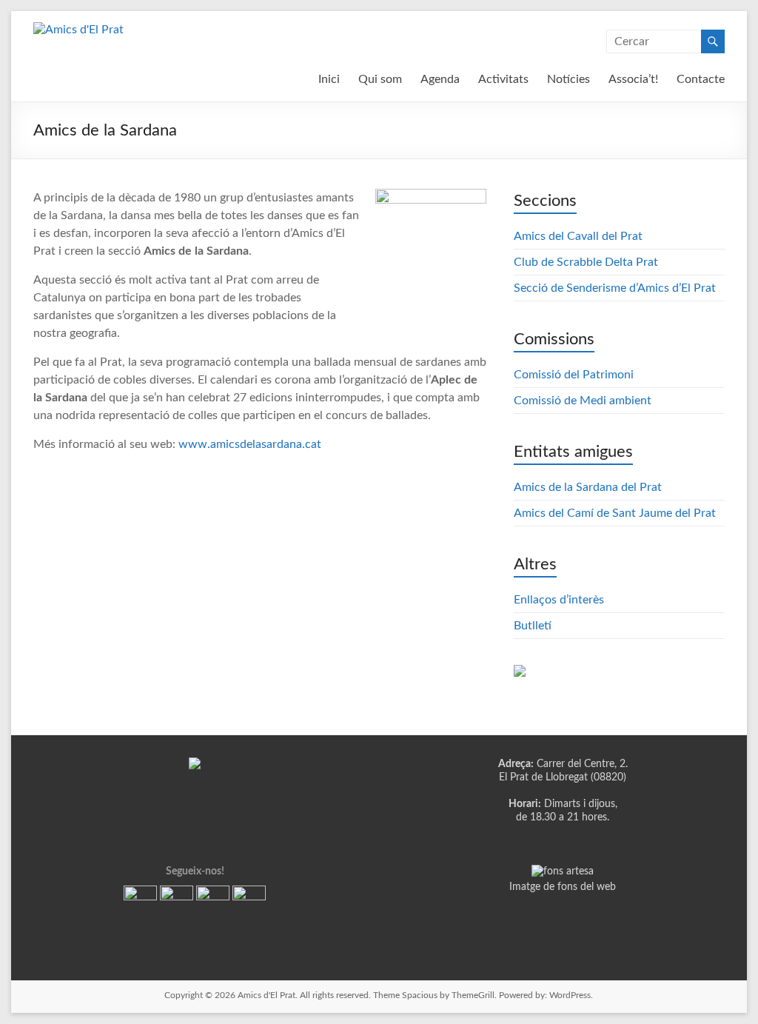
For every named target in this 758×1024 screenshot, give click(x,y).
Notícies (568, 79)
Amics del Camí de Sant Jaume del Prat (615, 513)
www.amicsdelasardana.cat (249, 444)
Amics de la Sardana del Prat (588, 487)
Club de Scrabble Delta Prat (586, 262)
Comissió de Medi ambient (582, 400)
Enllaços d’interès (559, 600)
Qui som (380, 79)
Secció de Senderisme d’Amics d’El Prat (615, 288)
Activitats (503, 79)
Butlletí (532, 626)
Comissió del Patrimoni (574, 375)
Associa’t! (633, 79)
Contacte (701, 79)
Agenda (440, 79)
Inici (329, 79)
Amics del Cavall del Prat (578, 236)
